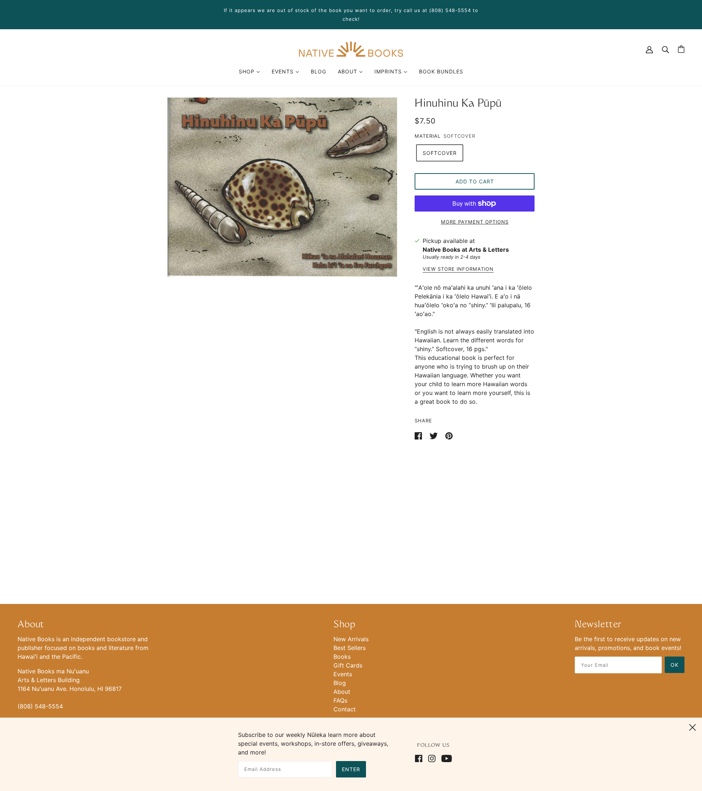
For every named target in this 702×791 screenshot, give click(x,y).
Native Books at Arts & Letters (466, 249)
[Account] (649, 49)
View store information (458, 269)
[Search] (665, 49)
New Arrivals (351, 639)
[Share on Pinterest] (449, 435)
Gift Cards (347, 665)
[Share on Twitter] (434, 435)
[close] (692, 726)
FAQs (340, 700)
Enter (351, 769)
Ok (675, 665)
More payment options (475, 222)
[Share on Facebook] (419, 435)
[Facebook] (420, 757)
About (341, 691)
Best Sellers (349, 647)
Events (342, 674)
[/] (350, 48)
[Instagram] (431, 757)
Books (342, 656)
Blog (339, 683)
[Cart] (681, 49)
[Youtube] (445, 757)
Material (428, 136)
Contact (344, 709)
